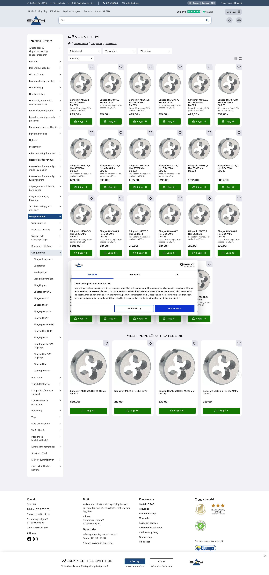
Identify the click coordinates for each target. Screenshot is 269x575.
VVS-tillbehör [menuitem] (38, 430)
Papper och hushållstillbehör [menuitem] (40, 438)
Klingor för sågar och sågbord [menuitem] (42, 392)
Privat (161, 561)
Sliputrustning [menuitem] (38, 223)
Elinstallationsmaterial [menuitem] (43, 446)
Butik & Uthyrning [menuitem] (37, 11)
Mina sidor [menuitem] (144, 518)
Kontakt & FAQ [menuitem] (102, 11)
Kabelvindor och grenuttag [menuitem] (39, 402)
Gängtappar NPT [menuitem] (42, 370)
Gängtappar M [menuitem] (41, 337)
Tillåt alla (174, 308)
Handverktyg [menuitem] (36, 87)
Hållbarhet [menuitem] (144, 541)
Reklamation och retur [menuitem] (150, 527)
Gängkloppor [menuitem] (40, 285)
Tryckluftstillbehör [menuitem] (40, 384)
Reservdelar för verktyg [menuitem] (41, 160)
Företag (135, 561)
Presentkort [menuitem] (35, 147)
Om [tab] (176, 274)
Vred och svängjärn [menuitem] (44, 278)
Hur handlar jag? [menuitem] (147, 513)
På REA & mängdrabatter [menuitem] (42, 153)
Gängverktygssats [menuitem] (43, 259)
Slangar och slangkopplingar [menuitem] (39, 237)
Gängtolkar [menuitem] (39, 265)
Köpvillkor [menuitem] (55, 11)
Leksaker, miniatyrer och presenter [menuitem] (42, 118)
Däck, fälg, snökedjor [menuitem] (39, 68)
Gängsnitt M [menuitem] (40, 364)
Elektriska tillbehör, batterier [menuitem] (41, 468)
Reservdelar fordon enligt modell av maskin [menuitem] (42, 168)
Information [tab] (134, 274)
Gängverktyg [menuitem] (38, 252)
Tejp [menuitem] (33, 417)
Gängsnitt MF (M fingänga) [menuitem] (42, 355)
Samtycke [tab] (92, 274)
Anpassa (132, 308)
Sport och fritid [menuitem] (39, 453)
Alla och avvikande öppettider (98, 543)
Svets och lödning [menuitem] (40, 229)
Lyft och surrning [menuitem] (38, 133)
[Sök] (207, 20)
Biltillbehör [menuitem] (37, 377)
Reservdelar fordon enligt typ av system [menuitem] (42, 178)
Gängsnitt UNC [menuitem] (41, 298)
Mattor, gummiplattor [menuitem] (42, 460)
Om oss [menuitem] (88, 11)
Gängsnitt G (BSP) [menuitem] (43, 331)
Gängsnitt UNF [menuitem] (41, 318)
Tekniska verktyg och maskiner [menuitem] (40, 208)
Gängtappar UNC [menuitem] (42, 292)
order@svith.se (132, 3)
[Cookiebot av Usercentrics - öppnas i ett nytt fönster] (182, 265)
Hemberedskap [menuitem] (37, 94)
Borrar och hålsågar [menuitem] (41, 246)
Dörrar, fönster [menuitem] (36, 74)
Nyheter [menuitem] (33, 140)
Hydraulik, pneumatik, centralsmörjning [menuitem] (40, 102)
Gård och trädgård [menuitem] (40, 423)
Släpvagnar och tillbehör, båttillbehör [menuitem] (42, 188)
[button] (229, 20)
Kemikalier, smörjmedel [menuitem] (41, 110)
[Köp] (81, 121)
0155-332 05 (112, 3)
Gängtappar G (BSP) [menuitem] (44, 324)
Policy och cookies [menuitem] (148, 523)
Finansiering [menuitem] (145, 537)
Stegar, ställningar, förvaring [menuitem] (39, 198)
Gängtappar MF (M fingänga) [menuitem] (43, 345)
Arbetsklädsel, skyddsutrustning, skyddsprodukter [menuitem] (38, 51)
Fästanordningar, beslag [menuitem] (41, 81)
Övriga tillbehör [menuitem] (37, 216)
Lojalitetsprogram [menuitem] (72, 11)
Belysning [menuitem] (36, 410)
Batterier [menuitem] (33, 61)
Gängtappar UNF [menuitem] (42, 311)
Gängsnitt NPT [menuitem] (41, 305)
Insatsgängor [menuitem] (40, 272)
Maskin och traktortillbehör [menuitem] (43, 127)
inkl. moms (237, 2)
